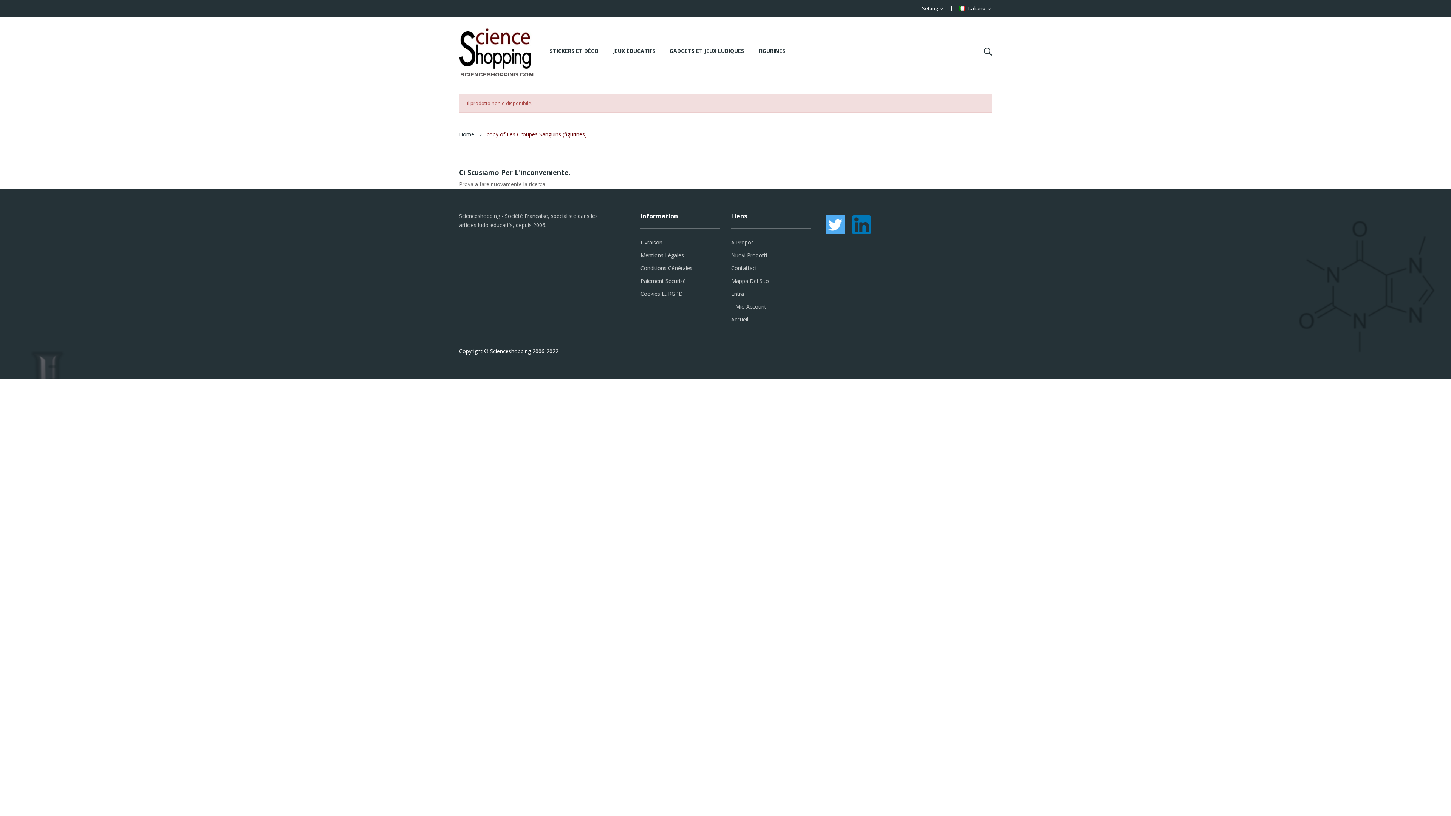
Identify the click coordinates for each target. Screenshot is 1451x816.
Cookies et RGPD (661, 293)
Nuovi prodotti (749, 255)
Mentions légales (662, 255)
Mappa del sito (750, 280)
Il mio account (748, 306)
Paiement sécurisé (663, 280)
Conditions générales (666, 268)
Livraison (651, 242)
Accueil (739, 319)
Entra (737, 293)
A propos (742, 242)
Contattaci (743, 268)
